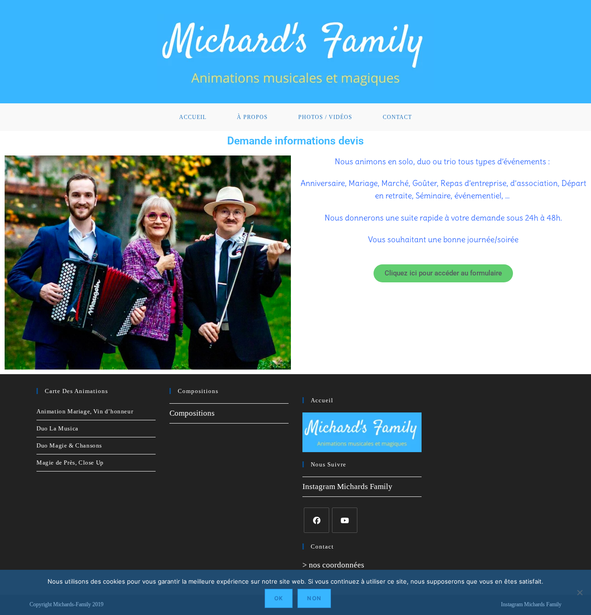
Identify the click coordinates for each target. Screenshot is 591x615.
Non (314, 598)
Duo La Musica (57, 428)
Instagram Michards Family (347, 486)
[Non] (579, 592)
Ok (278, 598)
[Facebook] (316, 520)
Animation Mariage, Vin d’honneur (84, 411)
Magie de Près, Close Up (70, 462)
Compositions (192, 413)
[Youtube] (344, 520)
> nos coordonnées (333, 565)
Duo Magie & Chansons (69, 445)
